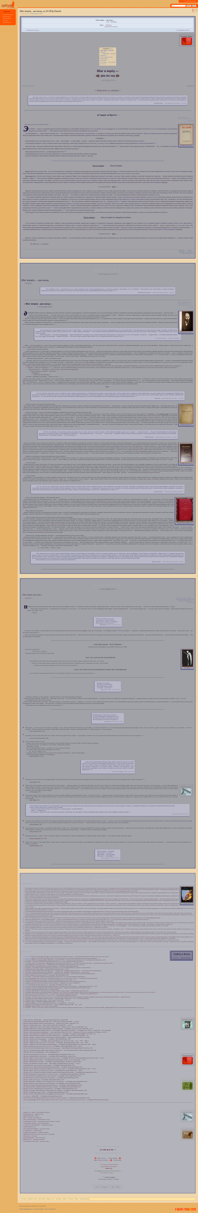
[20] (117, 489)
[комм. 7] (69, 201)
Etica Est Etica (42, 1199)
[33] (113, 855)
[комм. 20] (142, 735)
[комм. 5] (65, 151)
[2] (150, 292)
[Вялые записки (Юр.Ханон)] (186, 41)
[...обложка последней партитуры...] (184, 509)
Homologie (58, 1199)
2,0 (25, 958)
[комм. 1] (114, 80)
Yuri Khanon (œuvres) (32, 1199)
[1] (34, 85)
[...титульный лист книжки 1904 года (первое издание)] (186, 413)
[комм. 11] (100, 225)
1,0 (25, 956)
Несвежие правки (7, 18)
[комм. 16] (66, 320)
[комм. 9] (52, 207)
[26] (39, 632)
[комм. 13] (115, 290)
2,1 (27, 958)
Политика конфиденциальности (26, 1209)
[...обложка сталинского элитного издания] (186, 452)
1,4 (30, 956)
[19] (81, 480)
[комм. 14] (174, 312)
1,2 (28, 956)
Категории (23, 1199)
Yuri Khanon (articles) (85, 1199)
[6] (94, 196)
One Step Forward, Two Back (36, 13)
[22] (160, 499)
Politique (65, 1199)
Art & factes (71, 1199)
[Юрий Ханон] (187, 1085)
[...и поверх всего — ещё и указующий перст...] (187, 658)
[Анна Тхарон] (97, 75)
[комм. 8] (119, 201)
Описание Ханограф (38, 1209)
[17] (191, 463)
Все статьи (5, 20)
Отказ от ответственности (50, 1209)
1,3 (29, 956)
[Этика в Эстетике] (187, 1135)
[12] (59, 376)
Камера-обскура (6, 16)
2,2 (28, 958)
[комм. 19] (35, 528)
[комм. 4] (117, 146)
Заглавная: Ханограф (7, 14)
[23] (190, 600)
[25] (117, 630)
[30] (117, 719)
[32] (129, 811)
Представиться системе (190, 1)
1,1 (27, 956)
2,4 (30, 958)
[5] (107, 140)
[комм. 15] (106, 316)
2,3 (29, 958)
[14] (191, 424)
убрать (110, 48)
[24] (114, 622)
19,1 (27, 984)
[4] (191, 145)
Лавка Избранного (7, 22)
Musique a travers (50, 1199)
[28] (111, 687)
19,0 (26, 984)
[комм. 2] (118, 115)
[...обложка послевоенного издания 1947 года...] (186, 134)
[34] (190, 903)
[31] (91, 769)
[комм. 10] (64, 209)
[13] (109, 386)
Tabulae (76, 1199)
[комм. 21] (143, 779)
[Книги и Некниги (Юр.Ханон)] (187, 1024)
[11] (49, 367)
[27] (190, 667)
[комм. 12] (192, 253)
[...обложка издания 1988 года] (186, 321)
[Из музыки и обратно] (186, 791)
